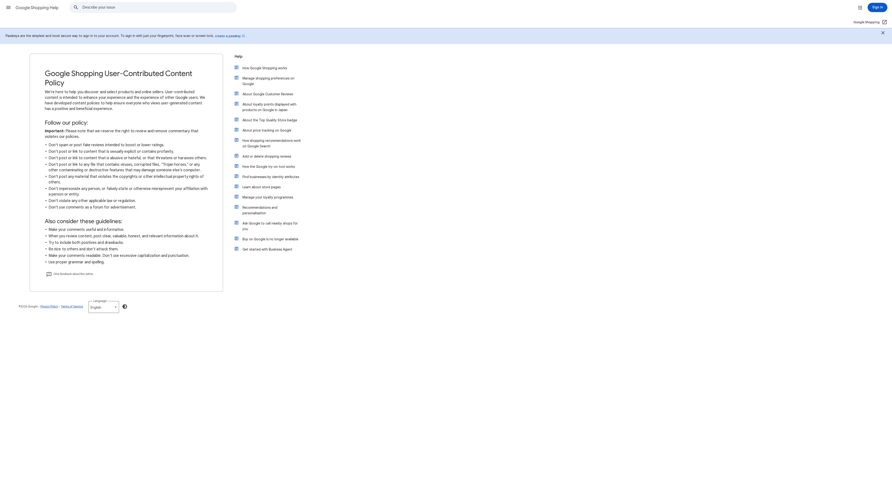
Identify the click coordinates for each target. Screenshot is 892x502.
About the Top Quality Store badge (270, 120)
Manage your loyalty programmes (268, 197)
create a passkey (228, 36)
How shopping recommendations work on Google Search (272, 143)
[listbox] (104, 307)
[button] (8, 7)
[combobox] (159, 7)
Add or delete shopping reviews (267, 156)
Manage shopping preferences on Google (268, 81)
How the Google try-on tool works (269, 167)
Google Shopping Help (37, 7)
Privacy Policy (49, 306)
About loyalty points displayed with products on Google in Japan (269, 107)
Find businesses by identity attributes (271, 177)
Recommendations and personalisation (260, 210)
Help (239, 56)
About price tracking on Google (267, 130)
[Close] (883, 33)
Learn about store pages (262, 187)
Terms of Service (72, 306)
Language (100, 301)
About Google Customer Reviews (268, 94)
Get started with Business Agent (267, 249)
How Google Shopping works (265, 68)
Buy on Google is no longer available (270, 239)
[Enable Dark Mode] (124, 306)
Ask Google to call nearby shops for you (270, 226)
